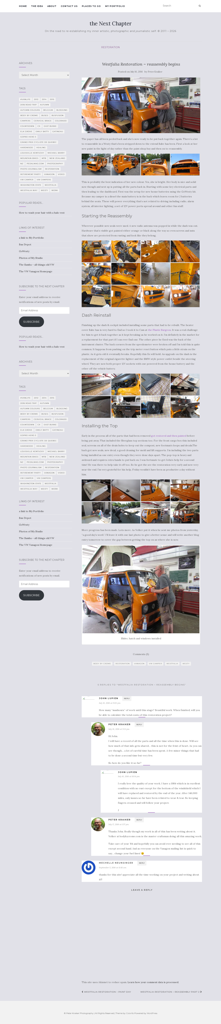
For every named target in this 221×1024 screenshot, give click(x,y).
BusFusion (58, 115)
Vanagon (139, 663)
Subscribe (31, 321)
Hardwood (26, 147)
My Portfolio (115, 6)
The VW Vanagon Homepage (35, 271)
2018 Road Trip (28, 105)
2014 (44, 99)
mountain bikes (29, 158)
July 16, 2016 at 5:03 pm (110, 703)
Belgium (48, 110)
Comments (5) (141, 654)
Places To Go (91, 6)
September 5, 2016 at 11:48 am (112, 867)
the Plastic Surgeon (159, 329)
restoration (123, 663)
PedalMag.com (35, 163)
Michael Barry (56, 153)
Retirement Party (30, 174)
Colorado (61, 121)
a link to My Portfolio (31, 237)
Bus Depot (25, 244)
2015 (52, 99)
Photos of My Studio (31, 257)
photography (55, 163)
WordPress (152, 1013)
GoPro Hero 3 (28, 137)
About (51, 6)
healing (41, 147)
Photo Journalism (31, 169)
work (54, 190)
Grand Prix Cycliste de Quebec (38, 142)
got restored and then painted (168, 435)
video (61, 174)
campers (25, 121)
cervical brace (43, 121)
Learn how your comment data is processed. (153, 982)
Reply (127, 698)
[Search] (199, 5)
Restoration (110, 47)
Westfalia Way (28, 190)
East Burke (50, 126)
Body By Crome (102, 663)
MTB (44, 158)
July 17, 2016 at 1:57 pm (118, 824)
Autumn (44, 105)
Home (23, 6)
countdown (27, 126)
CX (39, 126)
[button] (96, 164)
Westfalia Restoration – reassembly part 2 (170, 992)
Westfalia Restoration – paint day (107, 992)
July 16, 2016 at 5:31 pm (118, 729)
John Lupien (108, 698)
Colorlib (130, 1013)
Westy (186, 663)
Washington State (30, 185)
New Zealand (57, 158)
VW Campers (44, 180)
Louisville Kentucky (32, 153)
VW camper (155, 663)
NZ (21, 163)
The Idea (37, 6)
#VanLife (25, 99)
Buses (44, 115)
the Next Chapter (111, 23)
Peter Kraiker (155, 71)
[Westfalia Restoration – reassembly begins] (141, 105)
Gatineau (57, 131)
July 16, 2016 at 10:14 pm (129, 776)
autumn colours (30, 110)
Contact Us (69, 6)
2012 (36, 99)
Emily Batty (42, 131)
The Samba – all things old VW (36, 264)
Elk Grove (26, 131)
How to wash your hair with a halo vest (42, 212)
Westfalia (172, 663)
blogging (62, 110)
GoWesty (24, 251)
